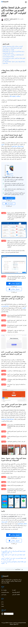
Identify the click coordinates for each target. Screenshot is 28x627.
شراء (2, 604)
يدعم (2, 601)
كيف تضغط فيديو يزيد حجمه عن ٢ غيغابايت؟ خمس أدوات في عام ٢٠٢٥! (13, 559)
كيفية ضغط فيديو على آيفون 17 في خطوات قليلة (13, 554)
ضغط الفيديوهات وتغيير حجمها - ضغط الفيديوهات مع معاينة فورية (14, 62)
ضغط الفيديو (6, 18)
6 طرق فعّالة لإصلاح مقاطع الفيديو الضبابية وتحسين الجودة (13, 562)
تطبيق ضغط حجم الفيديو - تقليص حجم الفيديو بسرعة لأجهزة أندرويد (14, 59)
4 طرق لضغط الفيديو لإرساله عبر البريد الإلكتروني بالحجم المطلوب (13, 552)
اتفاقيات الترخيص (16, 594)
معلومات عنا (4, 590)
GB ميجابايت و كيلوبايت (15, 96)
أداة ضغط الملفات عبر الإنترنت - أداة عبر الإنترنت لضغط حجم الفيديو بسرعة (13, 55)
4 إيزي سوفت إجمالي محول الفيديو (12, 177)
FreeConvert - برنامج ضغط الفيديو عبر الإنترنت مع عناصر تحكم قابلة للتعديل (13, 52)
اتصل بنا (14, 590)
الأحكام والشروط (16, 592)
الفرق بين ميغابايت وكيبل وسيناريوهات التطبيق (13, 46)
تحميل (2, 606)
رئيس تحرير (3, 594)
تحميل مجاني (10, 198)
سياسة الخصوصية (5, 592)
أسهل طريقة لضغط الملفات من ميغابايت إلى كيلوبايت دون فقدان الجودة (12, 48)
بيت (22, 569)
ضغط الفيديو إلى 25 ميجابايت (7, 419)
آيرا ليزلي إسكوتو (13, 18)
